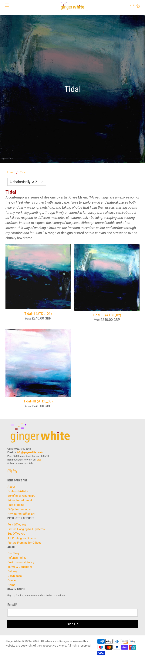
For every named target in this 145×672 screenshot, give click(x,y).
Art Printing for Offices (22, 538)
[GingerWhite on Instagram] (10, 472)
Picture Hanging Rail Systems (26, 529)
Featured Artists (18, 491)
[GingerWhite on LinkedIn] (15, 472)
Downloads (15, 576)
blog (39, 459)
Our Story (13, 553)
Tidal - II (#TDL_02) (107, 315)
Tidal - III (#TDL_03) (38, 401)
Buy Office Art (16, 533)
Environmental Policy (21, 562)
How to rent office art (21, 514)
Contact (13, 580)
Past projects (16, 504)
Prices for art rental (20, 500)
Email (12, 605)
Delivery (13, 571)
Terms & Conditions (20, 567)
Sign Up (72, 624)
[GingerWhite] (72, 6)
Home (9, 172)
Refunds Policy (17, 557)
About (11, 486)
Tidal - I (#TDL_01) (38, 314)
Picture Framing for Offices (24, 542)
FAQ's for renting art (20, 509)
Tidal (23, 172)
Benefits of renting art (21, 495)
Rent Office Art (17, 524)
